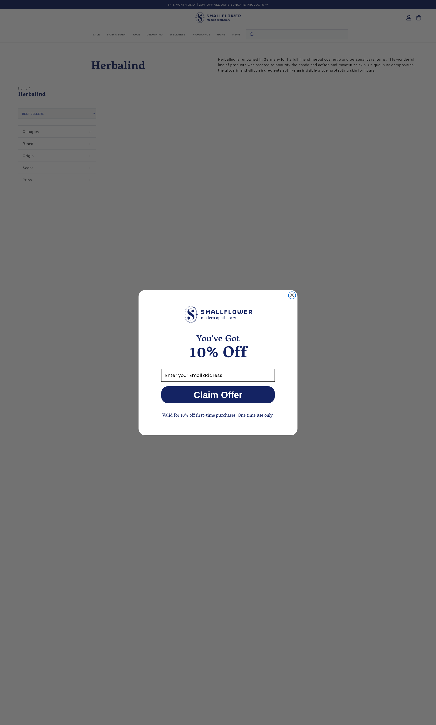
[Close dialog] (292, 295)
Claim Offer (218, 395)
